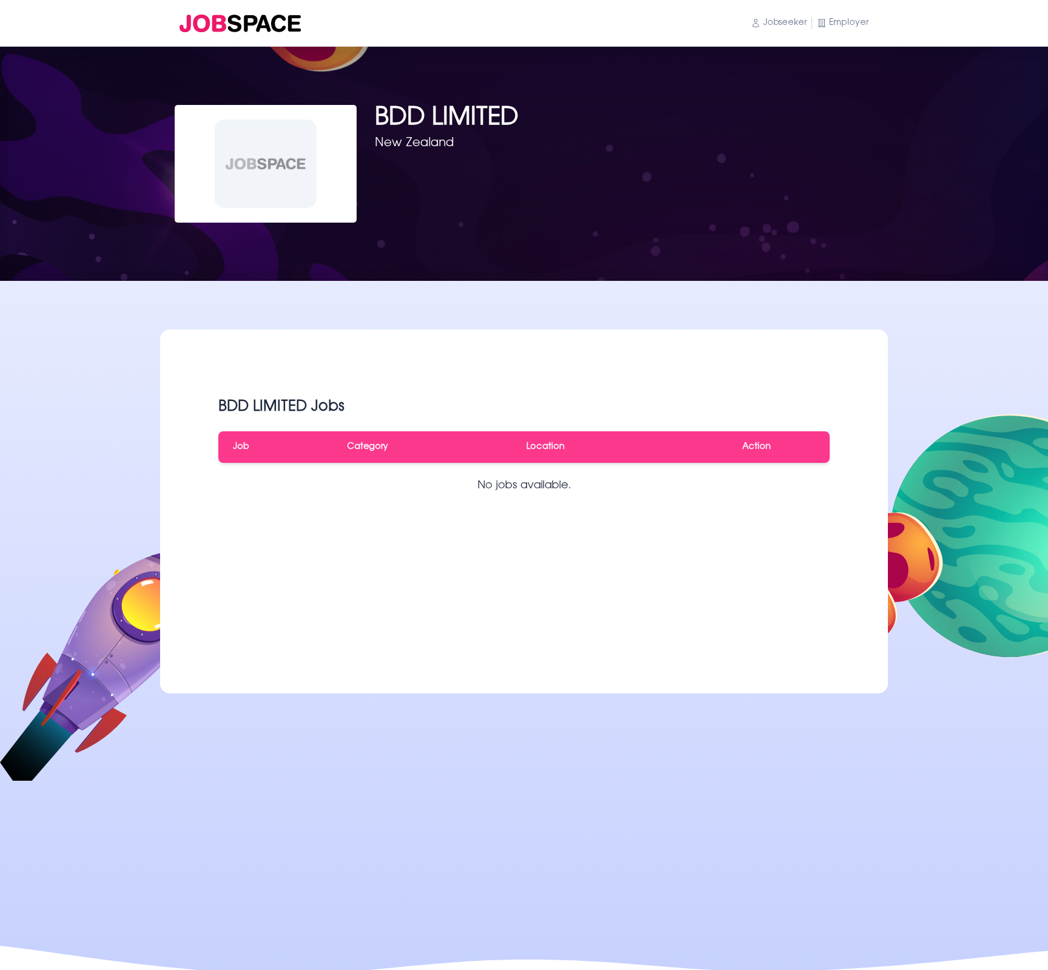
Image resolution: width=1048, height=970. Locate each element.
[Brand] (240, 23)
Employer (848, 23)
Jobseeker (785, 23)
